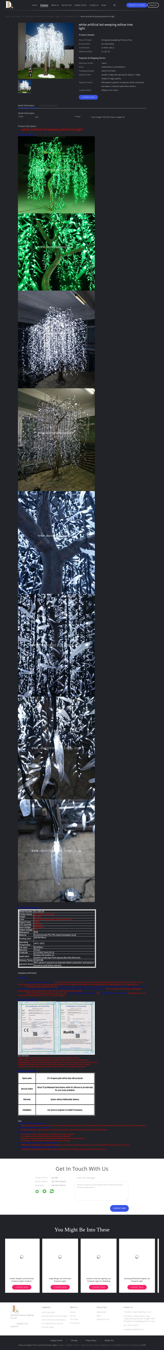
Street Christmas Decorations (54, 1319)
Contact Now (88, 97)
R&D (98, 1316)
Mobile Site (109, 1340)
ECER (144, 1345)
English (153, 5)
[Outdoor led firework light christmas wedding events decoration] (140, 1257)
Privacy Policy (91, 1340)
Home (34, 5)
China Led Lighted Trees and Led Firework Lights (37, 1345)
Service (73, 1316)
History (73, 1312)
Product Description (48, 105)
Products (44, 5)
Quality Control (80, 5)
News (104, 5)
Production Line (103, 1319)
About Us (55, 5)
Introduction (75, 1323)
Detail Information (26, 105)
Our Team (74, 1319)
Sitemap (74, 1340)
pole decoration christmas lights (54, 1316)
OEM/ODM (101, 1312)
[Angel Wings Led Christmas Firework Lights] (24, 1257)
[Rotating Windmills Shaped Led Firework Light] (101, 1257)
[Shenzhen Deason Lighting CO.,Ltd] (38, 1192)
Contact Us (94, 5)
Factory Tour (67, 5)
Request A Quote (137, 5)
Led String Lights (48, 1312)
